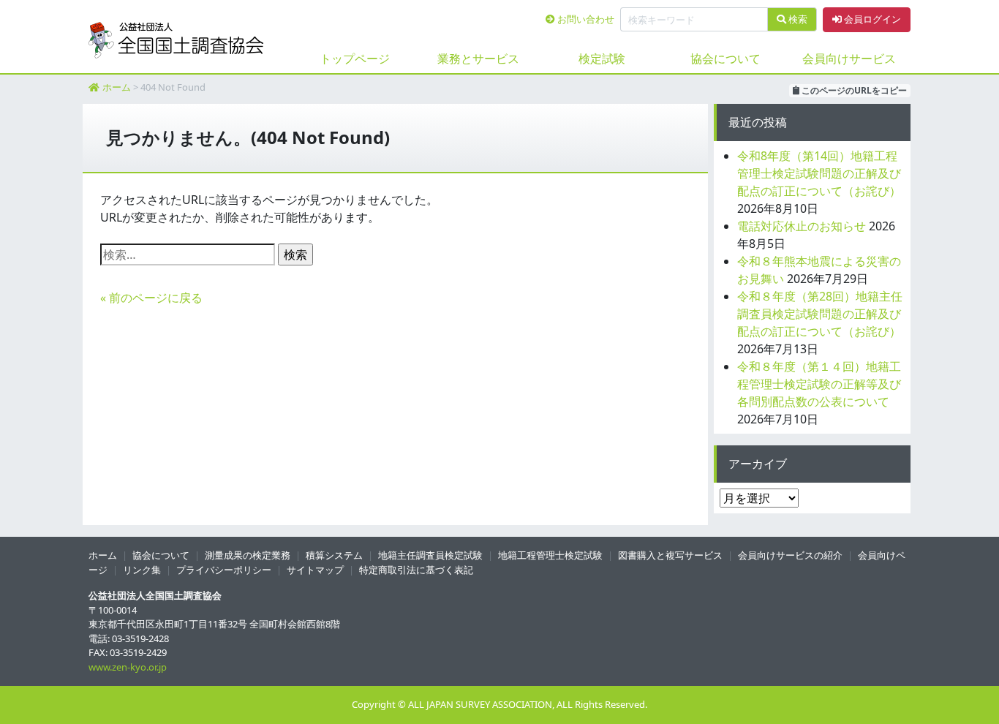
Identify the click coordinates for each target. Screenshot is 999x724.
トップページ (355, 58)
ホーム (116, 87)
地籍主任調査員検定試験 (430, 555)
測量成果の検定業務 (247, 555)
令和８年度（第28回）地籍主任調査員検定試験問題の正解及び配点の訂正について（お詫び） (819, 313)
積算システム (334, 555)
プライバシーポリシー (223, 569)
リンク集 (142, 569)
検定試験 (601, 58)
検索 (796, 19)
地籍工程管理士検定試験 (550, 555)
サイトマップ (315, 569)
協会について (725, 58)
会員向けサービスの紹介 (790, 555)
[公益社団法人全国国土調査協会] (176, 40)
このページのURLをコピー (853, 90)
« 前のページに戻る (151, 298)
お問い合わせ (584, 19)
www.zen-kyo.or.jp (127, 667)
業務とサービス (478, 58)
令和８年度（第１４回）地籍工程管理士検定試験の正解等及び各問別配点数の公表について (819, 384)
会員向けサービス (849, 58)
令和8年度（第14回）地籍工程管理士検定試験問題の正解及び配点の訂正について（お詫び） (819, 173)
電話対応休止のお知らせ (801, 226)
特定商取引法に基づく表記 (416, 569)
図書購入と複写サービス (670, 555)
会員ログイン (871, 19)
